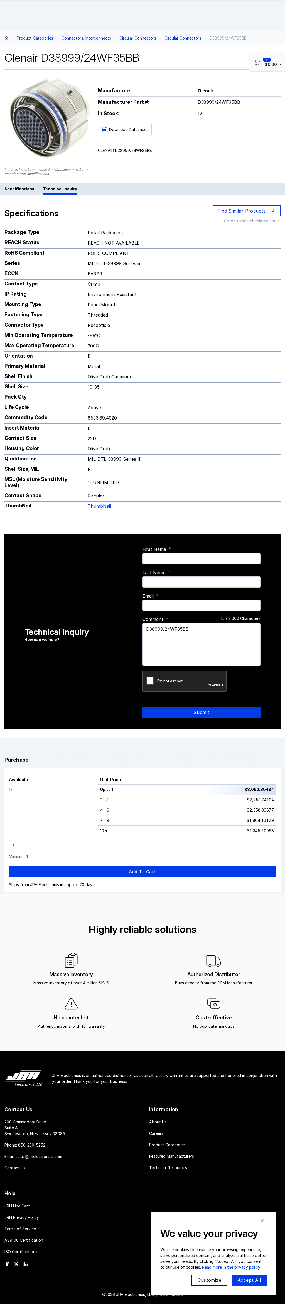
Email (148, 596)
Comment (152, 619)
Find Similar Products (243, 211)
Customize (209, 1280)
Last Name (154, 572)
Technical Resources (168, 1167)
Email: (33, 1156)
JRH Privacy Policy (21, 1217)
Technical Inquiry (60, 188)
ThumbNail (99, 506)
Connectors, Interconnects (86, 38)
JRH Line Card (17, 1206)
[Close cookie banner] (262, 1220)
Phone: (24, 1145)
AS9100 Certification (23, 1240)
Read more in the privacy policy (231, 1267)
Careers (156, 1133)
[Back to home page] (6, 38)
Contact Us (15, 1167)
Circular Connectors (137, 38)
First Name (154, 549)
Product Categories (35, 38)
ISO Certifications (20, 1251)
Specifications (19, 188)
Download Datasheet (128, 129)
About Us (158, 1122)
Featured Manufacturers (171, 1156)
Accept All (249, 1280)
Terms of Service (20, 1228)
